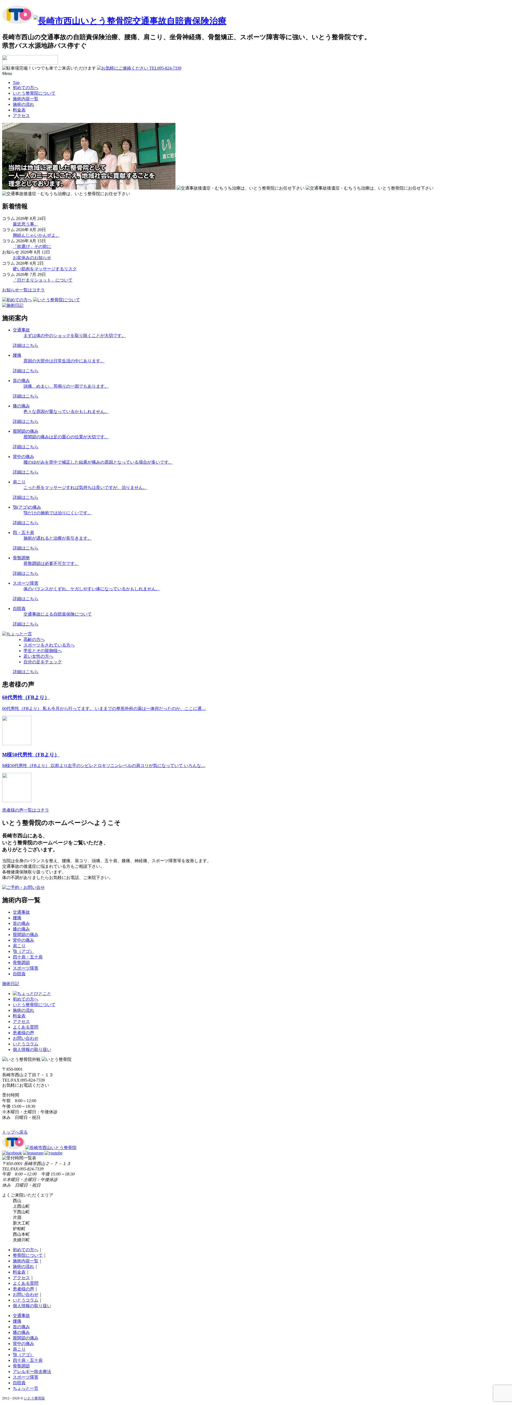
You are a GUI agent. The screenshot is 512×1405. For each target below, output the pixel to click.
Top (16, 82)
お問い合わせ (25, 1038)
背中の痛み (23, 940)
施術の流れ (23, 104)
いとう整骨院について (34, 93)
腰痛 (17, 918)
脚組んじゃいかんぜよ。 (36, 235)
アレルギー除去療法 (32, 1371)
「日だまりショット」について (43, 280)
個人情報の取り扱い (32, 1049)
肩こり (19, 946)
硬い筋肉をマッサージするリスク (45, 269)
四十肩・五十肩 (28, 957)
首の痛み (21, 923)
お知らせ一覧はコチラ (23, 290)
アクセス (21, 115)
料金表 (19, 110)
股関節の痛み (25, 934)
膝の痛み (21, 929)
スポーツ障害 (25, 968)
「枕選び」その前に (32, 246)
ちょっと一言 (25, 1388)
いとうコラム (25, 1044)
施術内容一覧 (25, 99)
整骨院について (28, 1255)
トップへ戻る (15, 1132)
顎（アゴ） (23, 951)
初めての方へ (25, 87)
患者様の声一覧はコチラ (25, 810)
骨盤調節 (21, 962)
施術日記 (10, 983)
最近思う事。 (25, 224)
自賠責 (19, 974)
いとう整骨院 (34, 1398)
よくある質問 (25, 1027)
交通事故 (21, 912)
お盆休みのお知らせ (32, 257)
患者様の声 (23, 1032)
